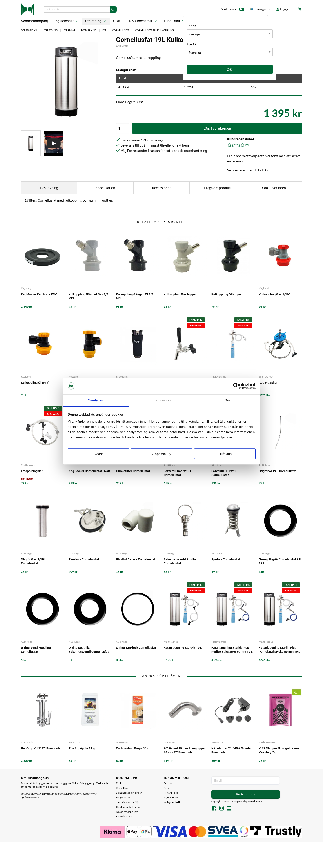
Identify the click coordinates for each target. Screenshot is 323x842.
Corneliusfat (120, 30)
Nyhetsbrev (171, 797)
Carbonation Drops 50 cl (132, 748)
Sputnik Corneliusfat (225, 559)
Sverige (258, 10)
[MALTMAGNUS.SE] (27, 8)
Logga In (285, 9)
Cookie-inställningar (128, 807)
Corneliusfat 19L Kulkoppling (154, 30)
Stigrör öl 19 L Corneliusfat (277, 471)
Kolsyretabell (172, 802)
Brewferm (122, 376)
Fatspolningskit (32, 471)
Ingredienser (64, 21)
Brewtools (27, 742)
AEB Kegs (122, 46)
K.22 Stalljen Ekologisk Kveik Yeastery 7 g (279, 750)
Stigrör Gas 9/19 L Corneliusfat (33, 561)
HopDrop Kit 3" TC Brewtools (40, 748)
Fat (104, 30)
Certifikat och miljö (127, 802)
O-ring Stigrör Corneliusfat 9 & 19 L (280, 561)
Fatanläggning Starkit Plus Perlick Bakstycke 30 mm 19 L (232, 649)
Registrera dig (245, 794)
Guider (168, 788)
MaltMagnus (218, 376)
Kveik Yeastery (267, 742)
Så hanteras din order (129, 792)
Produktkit (172, 21)
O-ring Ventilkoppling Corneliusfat (36, 649)
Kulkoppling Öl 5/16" (35, 382)
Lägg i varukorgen (217, 128)
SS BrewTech (266, 376)
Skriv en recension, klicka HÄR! (248, 170)
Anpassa (159, 454)
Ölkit (116, 21)
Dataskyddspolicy (127, 811)
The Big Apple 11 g (82, 748)
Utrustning (93, 21)
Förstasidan (29, 30)
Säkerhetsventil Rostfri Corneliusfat (180, 561)
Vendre (259, 801)
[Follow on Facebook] (214, 808)
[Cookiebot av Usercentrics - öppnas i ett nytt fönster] (236, 386)
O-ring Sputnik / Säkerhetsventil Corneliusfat (89, 649)
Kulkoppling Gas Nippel (180, 294)
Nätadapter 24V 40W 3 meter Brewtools (231, 750)
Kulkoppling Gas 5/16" (274, 294)
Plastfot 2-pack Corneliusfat (135, 559)
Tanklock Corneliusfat (84, 559)
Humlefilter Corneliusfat (133, 471)
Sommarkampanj (34, 21)
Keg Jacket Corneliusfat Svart (89, 471)
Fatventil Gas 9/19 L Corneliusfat (178, 473)
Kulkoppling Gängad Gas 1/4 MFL (88, 296)
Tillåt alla (225, 454)
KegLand (264, 288)
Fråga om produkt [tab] (217, 187)
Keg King (26, 288)
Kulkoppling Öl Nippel (226, 294)
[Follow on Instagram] (221, 808)
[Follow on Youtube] (229, 808)
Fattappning (88, 30)
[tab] (30, 143)
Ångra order (123, 797)
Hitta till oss (171, 792)
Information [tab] (161, 400)
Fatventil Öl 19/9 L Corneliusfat (224, 473)
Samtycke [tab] (95, 400)
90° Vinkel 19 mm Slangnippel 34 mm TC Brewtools (184, 750)
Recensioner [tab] (161, 187)
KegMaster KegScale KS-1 (39, 294)
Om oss (168, 783)
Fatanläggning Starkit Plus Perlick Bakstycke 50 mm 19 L (279, 649)
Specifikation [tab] (105, 187)
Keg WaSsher (268, 382)
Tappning (69, 30)
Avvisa (98, 454)
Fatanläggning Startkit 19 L (183, 647)
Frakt (119, 783)
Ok (229, 69)
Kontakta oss (124, 816)
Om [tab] (227, 400)
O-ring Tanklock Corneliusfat (136, 647)
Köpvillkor (122, 788)
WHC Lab (74, 742)
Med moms (228, 9)
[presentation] (31, 143)
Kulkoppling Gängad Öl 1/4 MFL (134, 296)
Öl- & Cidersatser (140, 21)
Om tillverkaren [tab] (274, 187)
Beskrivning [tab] (49, 187)
